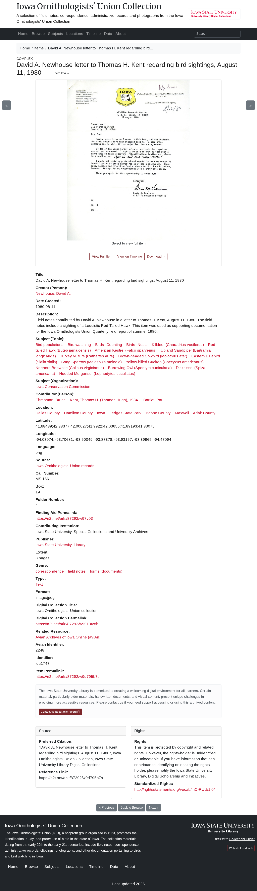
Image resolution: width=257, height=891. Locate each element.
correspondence (50, 571)
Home (23, 34)
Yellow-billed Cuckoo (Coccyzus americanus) (165, 362)
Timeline (93, 34)
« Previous (106, 807)
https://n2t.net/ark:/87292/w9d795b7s (68, 676)
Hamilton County (78, 413)
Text (39, 584)
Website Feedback (241, 848)
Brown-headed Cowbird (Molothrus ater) (152, 356)
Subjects (55, 34)
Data (108, 34)
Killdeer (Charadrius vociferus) (178, 345)
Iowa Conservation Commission (63, 387)
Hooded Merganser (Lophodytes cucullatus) (97, 373)
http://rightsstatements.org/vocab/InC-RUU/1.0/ (174, 789)
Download (154, 256)
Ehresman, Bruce (51, 400)
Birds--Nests (137, 345)
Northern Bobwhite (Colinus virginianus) (70, 368)
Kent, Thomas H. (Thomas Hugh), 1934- (104, 400)
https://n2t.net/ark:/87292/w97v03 (64, 518)
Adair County (204, 413)
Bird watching (79, 345)
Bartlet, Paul (153, 400)
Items (39, 48)
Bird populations (49, 345)
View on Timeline (129, 256)
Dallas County (48, 413)
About (120, 34)
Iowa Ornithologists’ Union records (65, 466)
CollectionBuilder (242, 839)
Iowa (101, 413)
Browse (38, 34)
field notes (77, 571)
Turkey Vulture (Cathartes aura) (87, 356)
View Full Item (102, 256)
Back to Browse (131, 807)
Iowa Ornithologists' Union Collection (88, 6)
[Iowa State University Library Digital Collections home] (223, 828)
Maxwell (182, 413)
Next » (153, 807)
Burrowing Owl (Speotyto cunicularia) (140, 368)
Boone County (158, 413)
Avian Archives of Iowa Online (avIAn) (68, 637)
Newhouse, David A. (53, 293)
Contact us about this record (59, 711)
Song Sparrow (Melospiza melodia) (91, 362)
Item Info (61, 73)
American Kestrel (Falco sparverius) (125, 350)
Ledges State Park (125, 413)
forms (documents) (106, 571)
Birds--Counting (108, 345)
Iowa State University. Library (61, 545)
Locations (74, 34)
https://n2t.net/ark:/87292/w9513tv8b (67, 624)
